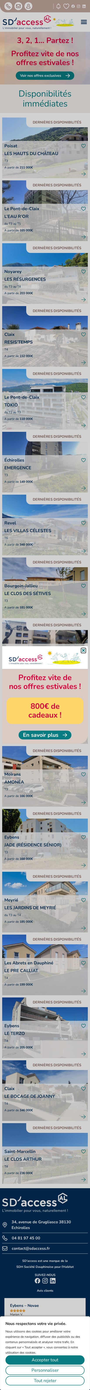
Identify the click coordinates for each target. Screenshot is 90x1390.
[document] (45, 695)
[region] (45, 1353)
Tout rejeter (45, 1381)
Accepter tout (45, 1360)
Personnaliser (45, 1370)
